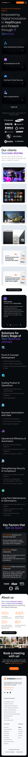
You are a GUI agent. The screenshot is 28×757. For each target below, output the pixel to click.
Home (19, 727)
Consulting (6, 737)
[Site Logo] (6, 2)
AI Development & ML (9, 701)
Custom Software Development (11, 707)
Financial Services (8, 729)
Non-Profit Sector (8, 739)
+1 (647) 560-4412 (8, 689)
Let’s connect (20, 2)
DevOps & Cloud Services (10, 712)
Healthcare (6, 731)
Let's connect (14, 668)
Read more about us (9, 632)
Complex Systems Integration (11, 705)
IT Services (6, 733)
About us (20, 729)
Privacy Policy (19, 752)
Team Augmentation (8, 720)
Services (20, 733)
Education (6, 727)
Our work (20, 735)
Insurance (6, 743)
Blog (19, 737)
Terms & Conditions (10, 752)
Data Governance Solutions (10, 710)
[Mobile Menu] (26, 3)
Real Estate (6, 735)
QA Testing (6, 718)
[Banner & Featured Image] (14, 174)
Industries (20, 731)
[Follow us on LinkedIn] (8, 693)
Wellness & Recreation (9, 741)
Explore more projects (14, 289)
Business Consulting (8, 703)
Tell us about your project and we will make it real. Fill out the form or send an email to (14, 661)
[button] (21, 325)
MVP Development (8, 716)
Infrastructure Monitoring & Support (12, 714)
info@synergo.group (8, 687)
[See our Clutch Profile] (11, 693)
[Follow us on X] (5, 693)
